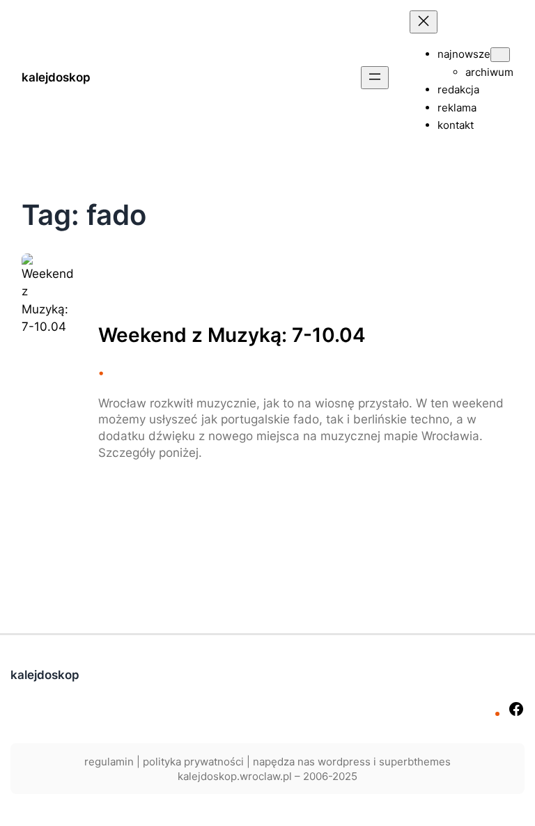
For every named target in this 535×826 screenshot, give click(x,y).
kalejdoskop (56, 77)
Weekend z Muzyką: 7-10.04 (232, 335)
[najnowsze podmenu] (500, 54)
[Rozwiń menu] (375, 77)
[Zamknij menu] (423, 21)
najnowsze (463, 54)
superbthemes (415, 761)
